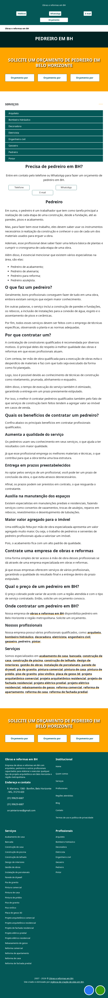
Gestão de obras (12, 867)
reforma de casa (36, 692)
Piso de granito (12, 902)
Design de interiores (14, 862)
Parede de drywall (13, 877)
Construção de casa (14, 847)
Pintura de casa (12, 892)
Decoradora (15, 126)
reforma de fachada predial (68, 692)
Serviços (59, 781)
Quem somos (62, 773)
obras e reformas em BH (47, 613)
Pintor (12, 158)
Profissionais (62, 788)
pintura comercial (50, 669)
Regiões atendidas (64, 795)
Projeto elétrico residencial (17, 938)
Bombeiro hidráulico (19, 119)
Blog (58, 803)
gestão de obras (31, 665)
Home (58, 766)
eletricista (59, 637)
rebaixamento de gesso (38, 687)
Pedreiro (13, 152)
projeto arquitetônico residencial (63, 678)
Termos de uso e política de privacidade (74, 817)
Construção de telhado (15, 857)
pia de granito (27, 669)
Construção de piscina (15, 852)
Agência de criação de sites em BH (67, 981)
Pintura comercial (13, 887)
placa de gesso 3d (68, 674)
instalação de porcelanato (62, 665)
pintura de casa (75, 669)
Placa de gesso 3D (13, 912)
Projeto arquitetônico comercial (20, 917)
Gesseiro (13, 145)
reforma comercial (69, 687)
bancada (75, 656)
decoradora (43, 637)
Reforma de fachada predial (18, 963)
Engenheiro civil (17, 139)
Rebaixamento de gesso (16, 943)
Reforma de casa (13, 958)
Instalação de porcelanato (17, 872)
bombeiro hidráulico (19, 637)
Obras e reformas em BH (61, 978)
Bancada (9, 842)
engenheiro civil (79, 637)
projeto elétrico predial (50, 683)
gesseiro (11, 641)
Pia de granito (11, 882)
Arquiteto (14, 113)
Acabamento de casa (15, 836)
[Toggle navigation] (99, 28)
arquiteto (94, 632)
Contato (59, 810)
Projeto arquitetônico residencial (20, 923)
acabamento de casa (53, 656)
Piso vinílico (10, 907)
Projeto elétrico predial (16, 933)
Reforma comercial (14, 948)
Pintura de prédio (13, 897)
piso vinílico (46, 674)
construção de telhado (60, 660)
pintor (36, 641)
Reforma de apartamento (17, 953)
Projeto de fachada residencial (19, 928)
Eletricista (14, 132)
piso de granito (26, 674)
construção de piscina (28, 660)
